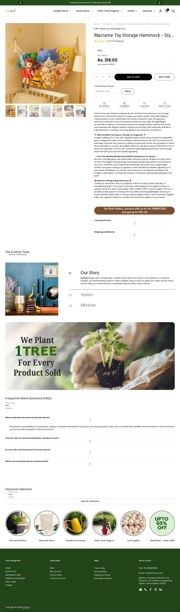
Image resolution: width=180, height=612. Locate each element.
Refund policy (100, 571)
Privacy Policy (56, 575)
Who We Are (55, 571)
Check (128, 91)
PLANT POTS (10, 571)
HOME (8, 568)
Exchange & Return (103, 578)
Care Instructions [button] (102, 220)
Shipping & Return (102, 575)
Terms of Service (57, 578)
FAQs (52, 568)
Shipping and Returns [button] (104, 232)
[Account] (160, 11)
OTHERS (8, 585)
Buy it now (164, 77)
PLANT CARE (10, 581)
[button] (173, 11)
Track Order (99, 568)
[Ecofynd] (10, 11)
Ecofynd (26, 607)
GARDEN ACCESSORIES (15, 578)
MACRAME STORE (13, 575)
